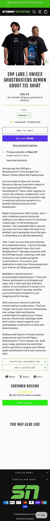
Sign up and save (24, 479)
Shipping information (25, 361)
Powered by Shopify (25, 519)
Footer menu (24, 473)
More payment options (25, 145)
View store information (17, 160)
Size (24, 110)
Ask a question (25, 368)
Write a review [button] (25, 402)
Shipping (25, 97)
